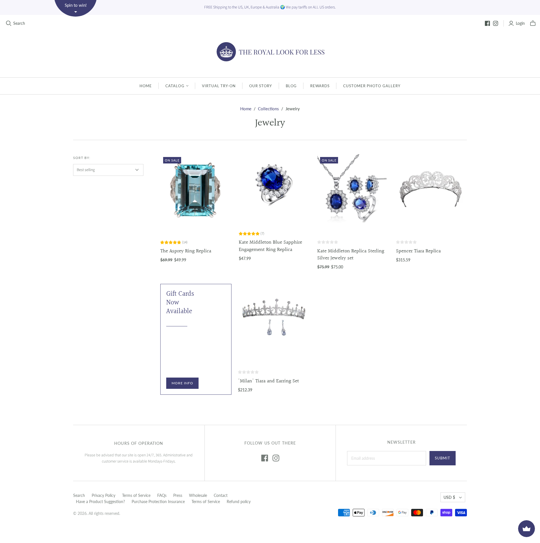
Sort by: (81, 158)
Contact (221, 495)
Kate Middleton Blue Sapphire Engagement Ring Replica (270, 245)
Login (520, 23)
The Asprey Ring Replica (185, 251)
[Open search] (9, 23)
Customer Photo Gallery (371, 86)
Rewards (320, 86)
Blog (291, 86)
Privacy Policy (103, 495)
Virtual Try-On (219, 86)
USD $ (449, 497)
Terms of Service (136, 495)
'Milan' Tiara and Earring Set (268, 381)
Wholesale (198, 495)
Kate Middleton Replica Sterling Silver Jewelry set (350, 254)
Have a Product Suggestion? (100, 501)
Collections (268, 108)
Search (19, 23)
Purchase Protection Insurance (158, 501)
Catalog (174, 86)
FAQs (161, 495)
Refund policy (239, 501)
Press (177, 495)
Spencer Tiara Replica (418, 251)
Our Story (260, 86)
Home (146, 86)
